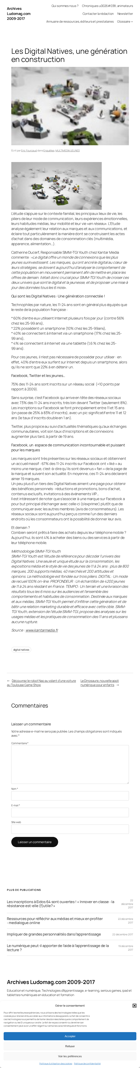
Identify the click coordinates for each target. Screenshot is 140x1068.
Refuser (70, 1046)
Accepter (70, 1036)
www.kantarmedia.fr (42, 630)
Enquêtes (48, 150)
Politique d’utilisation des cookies (55, 1063)
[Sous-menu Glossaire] (132, 21)
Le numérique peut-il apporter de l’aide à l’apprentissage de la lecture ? (58, 948)
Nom (14, 788)
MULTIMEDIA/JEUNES (67, 150)
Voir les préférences (70, 1056)
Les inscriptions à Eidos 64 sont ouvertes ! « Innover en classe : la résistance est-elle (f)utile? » (60, 904)
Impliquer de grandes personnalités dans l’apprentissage (54, 934)
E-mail (15, 805)
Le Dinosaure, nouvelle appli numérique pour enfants (100, 683)
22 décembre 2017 (127, 904)
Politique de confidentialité (87, 1063)
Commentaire (20, 743)
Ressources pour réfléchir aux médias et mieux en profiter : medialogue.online (55, 921)
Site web (16, 822)
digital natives (21, 649)
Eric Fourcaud (29, 150)
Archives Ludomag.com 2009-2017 (19, 13)
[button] (134, 1005)
